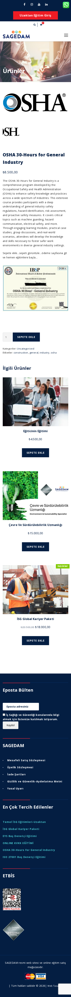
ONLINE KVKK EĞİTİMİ (18, 843)
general (34, 352)
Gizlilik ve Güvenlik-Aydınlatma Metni (34, 781)
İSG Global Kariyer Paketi (21, 829)
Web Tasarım (55, 985)
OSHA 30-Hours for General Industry (29, 850)
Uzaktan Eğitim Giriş (35, 15)
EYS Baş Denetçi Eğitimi (20, 836)
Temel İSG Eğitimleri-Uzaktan (24, 822)
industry (44, 352)
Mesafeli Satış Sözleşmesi (26, 760)
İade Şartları (16, 774)
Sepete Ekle (26, 337)
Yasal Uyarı (15, 788)
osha (54, 352)
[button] (34, 25)
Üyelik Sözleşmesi (20, 767)
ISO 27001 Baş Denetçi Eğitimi (24, 857)
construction (21, 352)
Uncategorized (25, 348)
